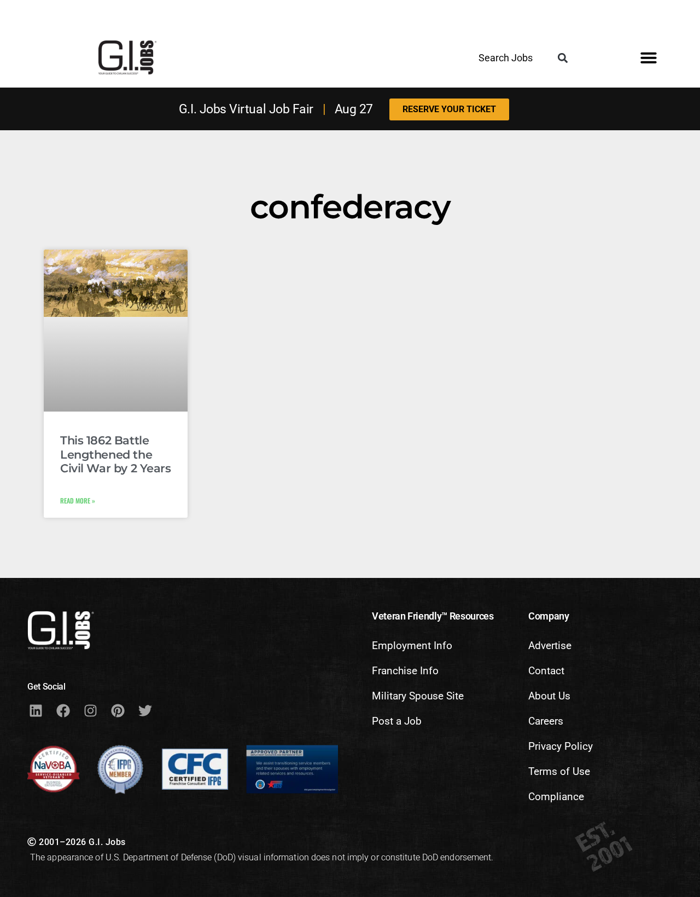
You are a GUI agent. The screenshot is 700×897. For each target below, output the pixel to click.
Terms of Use (559, 771)
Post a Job (397, 721)
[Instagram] (90, 710)
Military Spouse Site (418, 696)
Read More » (77, 500)
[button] (563, 58)
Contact (546, 670)
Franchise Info (405, 670)
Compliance (556, 796)
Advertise (549, 645)
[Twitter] (145, 710)
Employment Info (412, 645)
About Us (549, 696)
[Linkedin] (35, 710)
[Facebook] (63, 710)
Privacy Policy (560, 746)
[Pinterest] (117, 710)
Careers (545, 721)
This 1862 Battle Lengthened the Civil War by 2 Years (115, 453)
